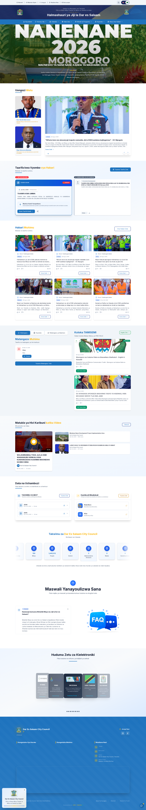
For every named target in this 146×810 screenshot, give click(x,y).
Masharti (113, 801)
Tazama (28, 356)
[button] (43, 620)
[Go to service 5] (73, 711)
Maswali (20, 2)
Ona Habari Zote (122, 229)
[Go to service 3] (70, 711)
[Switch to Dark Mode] (118, 2)
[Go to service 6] (75, 711)
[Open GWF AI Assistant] (141, 805)
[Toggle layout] (24, 790)
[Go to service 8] (78, 711)
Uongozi (43, 2)
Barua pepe (66, 2)
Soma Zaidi (52, 149)
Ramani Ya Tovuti (124, 801)
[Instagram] (123, 733)
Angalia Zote (124, 332)
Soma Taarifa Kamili (25, 211)
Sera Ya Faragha (101, 801)
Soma (83, 213)
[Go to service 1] (67, 711)
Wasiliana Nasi (55, 2)
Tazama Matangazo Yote (43, 363)
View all (126, 424)
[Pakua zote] (64, 505)
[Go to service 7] (77, 711)
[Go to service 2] (68, 711)
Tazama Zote (64, 495)
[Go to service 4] (72, 711)
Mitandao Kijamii (31, 2)
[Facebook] (127, 733)
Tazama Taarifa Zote (121, 169)
